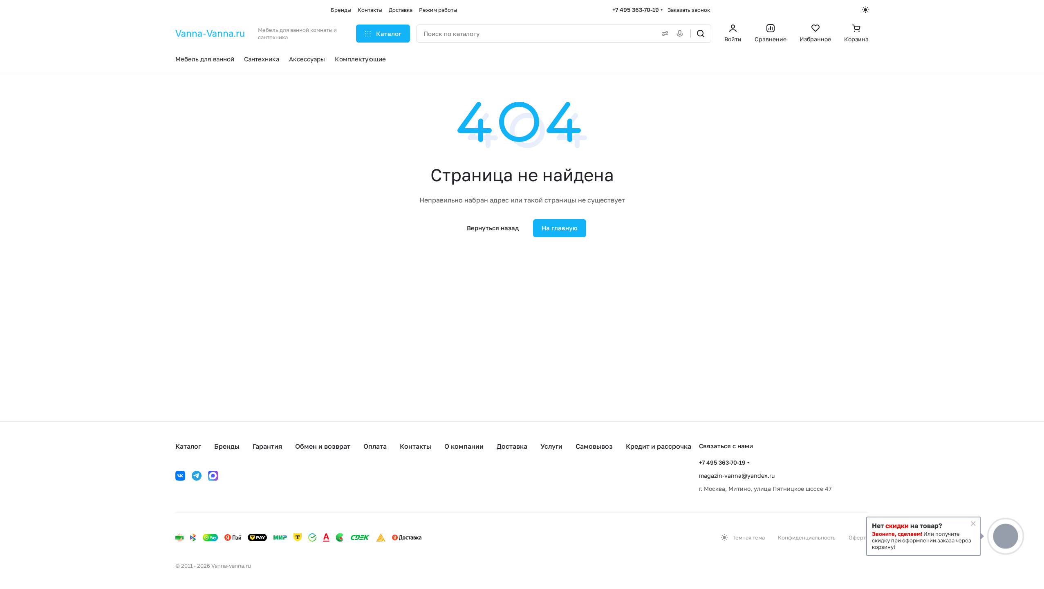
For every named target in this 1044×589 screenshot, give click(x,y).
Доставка (512, 446)
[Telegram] (197, 476)
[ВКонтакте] (180, 476)
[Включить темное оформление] (865, 10)
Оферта (859, 537)
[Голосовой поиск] (681, 33)
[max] (213, 476)
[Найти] (700, 33)
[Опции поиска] (663, 33)
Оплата (375, 446)
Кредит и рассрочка (658, 446)
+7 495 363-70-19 (635, 9)
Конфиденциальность (807, 537)
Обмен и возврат (322, 446)
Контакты (415, 446)
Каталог (188, 446)
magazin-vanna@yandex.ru (737, 475)
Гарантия (267, 446)
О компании (464, 446)
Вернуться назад (493, 228)
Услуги (551, 446)
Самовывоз (594, 446)
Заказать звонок (689, 10)
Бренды (227, 446)
